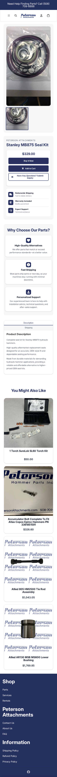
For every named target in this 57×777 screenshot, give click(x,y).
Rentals (6, 700)
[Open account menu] (41, 15)
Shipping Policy (11, 750)
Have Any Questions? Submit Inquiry (30, 177)
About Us (7, 728)
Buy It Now (28, 161)
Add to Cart (30, 168)
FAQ (5, 734)
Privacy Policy (10, 761)
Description (28, 323)
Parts (5, 689)
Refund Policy (10, 756)
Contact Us (8, 723)
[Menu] (9, 15)
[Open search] (15, 15)
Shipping (28, 328)
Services (7, 695)
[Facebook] (28, 772)
